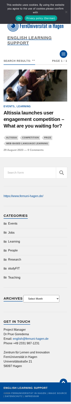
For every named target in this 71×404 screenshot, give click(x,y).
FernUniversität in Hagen (29, 393)
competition (30, 137)
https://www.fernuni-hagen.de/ (23, 196)
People (13, 250)
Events (9, 106)
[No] (66, 12)
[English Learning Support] (35, 26)
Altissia (11, 137)
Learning (24, 106)
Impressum (32, 396)
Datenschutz (14, 396)
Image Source (57, 393)
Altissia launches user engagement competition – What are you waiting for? (34, 119)
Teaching (14, 277)
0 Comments (36, 149)
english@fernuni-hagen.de (31, 338)
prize (47, 137)
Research (14, 259)
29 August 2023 (13, 149)
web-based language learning (27, 143)
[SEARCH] (61, 173)
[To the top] (63, 382)
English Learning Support (26, 388)
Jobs (11, 232)
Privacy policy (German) (40, 18)
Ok (19, 18)
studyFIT (14, 268)
